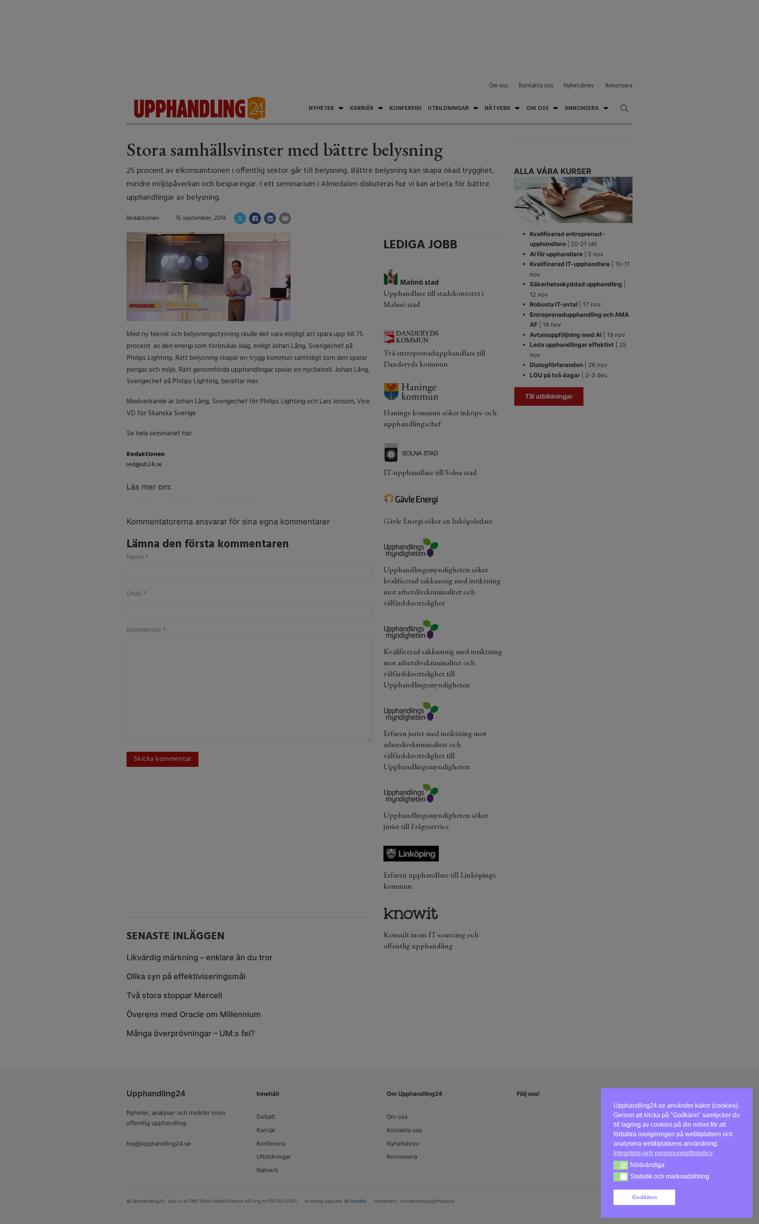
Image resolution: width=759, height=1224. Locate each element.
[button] (709, 1197)
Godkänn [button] (644, 1197)
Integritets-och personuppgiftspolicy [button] (663, 1153)
